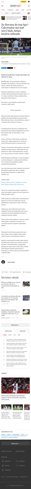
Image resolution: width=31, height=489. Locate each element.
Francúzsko (16, 434)
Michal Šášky (4, 62)
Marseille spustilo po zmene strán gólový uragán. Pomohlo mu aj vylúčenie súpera (17, 415)
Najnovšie (22, 331)
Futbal (9, 434)
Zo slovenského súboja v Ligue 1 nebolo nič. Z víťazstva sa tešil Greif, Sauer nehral (6, 415)
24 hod (9, 334)
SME (19, 334)
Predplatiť (23, 1)
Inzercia (3, 476)
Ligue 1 (23, 434)
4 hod (5, 334)
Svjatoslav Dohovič (5, 317)
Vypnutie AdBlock (20, 451)
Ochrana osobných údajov (12, 476)
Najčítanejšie (8, 331)
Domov (3, 434)
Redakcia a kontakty (6, 451)
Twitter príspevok (15, 110)
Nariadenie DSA (23, 476)
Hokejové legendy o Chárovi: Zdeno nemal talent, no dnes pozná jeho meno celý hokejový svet (14, 18)
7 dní (15, 334)
